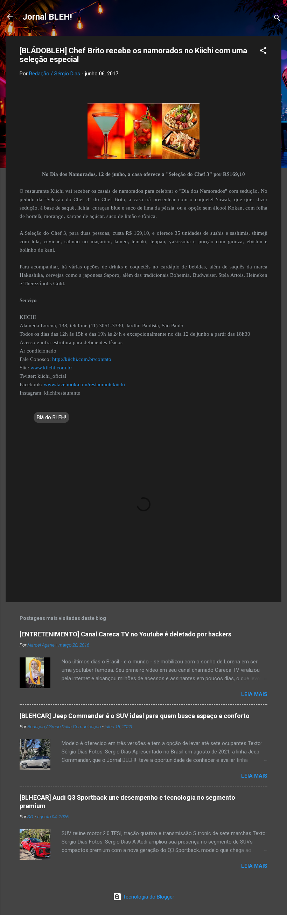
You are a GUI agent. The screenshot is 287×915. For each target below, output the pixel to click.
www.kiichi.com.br (51, 367)
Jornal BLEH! (47, 17)
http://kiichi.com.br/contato (81, 359)
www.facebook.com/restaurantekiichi (84, 384)
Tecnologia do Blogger (147, 897)
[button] (263, 51)
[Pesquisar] (277, 19)
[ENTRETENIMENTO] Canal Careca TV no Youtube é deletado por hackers (125, 634)
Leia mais (254, 694)
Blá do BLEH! (51, 417)
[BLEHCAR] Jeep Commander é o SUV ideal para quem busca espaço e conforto (135, 715)
